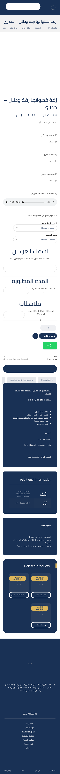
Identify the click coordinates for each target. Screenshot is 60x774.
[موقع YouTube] (36, 699)
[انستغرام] (30, 699)
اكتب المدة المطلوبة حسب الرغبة (43, 288)
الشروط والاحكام (28, 732)
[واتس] (24, 701)
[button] (50, 345)
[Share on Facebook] (52, 368)
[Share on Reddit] (35, 368)
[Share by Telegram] (13, 368)
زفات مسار (16, 359)
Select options (42, 584)
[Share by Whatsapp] (19, 368)
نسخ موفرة (28, 744)
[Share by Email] (8, 368)
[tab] (47, 380)
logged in (32, 546)
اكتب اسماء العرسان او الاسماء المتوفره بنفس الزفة (30, 258)
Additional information (21, 380)
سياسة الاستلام (28, 736)
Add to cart (49, 336)
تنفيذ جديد (29, 723)
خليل (4, 356)
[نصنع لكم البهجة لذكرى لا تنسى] (53, 7)
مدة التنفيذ (51, 235)
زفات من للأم (7, 359)
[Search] (9, 6)
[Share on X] (47, 368)
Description (47, 380)
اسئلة (28, 748)
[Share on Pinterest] (41, 368)
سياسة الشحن (28, 740)
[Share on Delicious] (30, 368)
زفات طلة (24, 359)
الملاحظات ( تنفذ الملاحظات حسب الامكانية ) (41, 313)
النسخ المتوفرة (49, 223)
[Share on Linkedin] (24, 368)
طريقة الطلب (29, 728)
